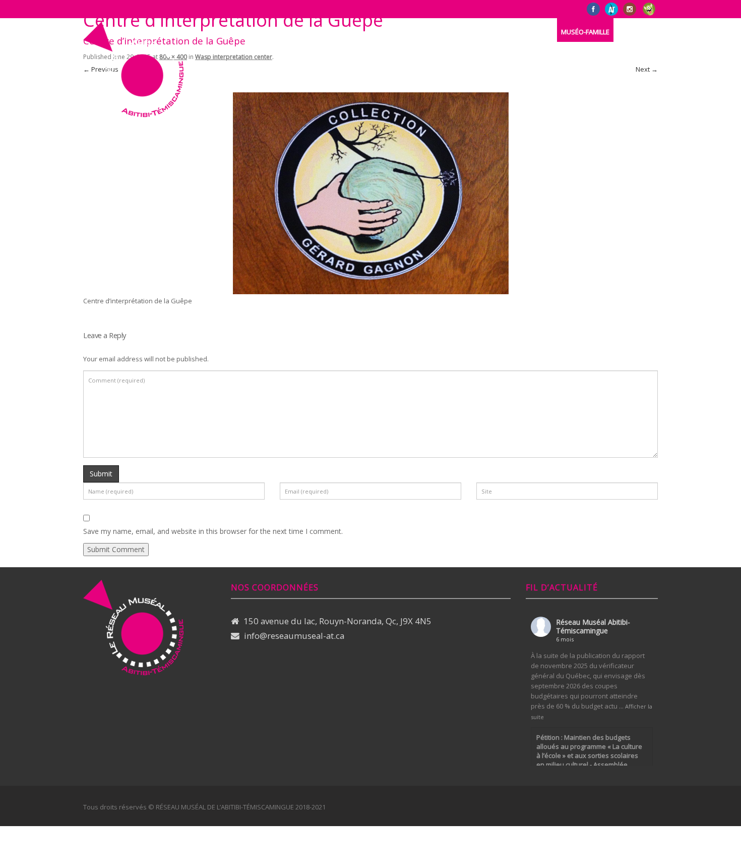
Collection (336, 31)
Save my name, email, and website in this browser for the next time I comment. (213, 531)
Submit (101, 473)
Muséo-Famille (585, 31)
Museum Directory (396, 31)
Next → (647, 69)
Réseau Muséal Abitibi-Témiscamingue (593, 626)
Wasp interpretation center (233, 56)
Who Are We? (286, 31)
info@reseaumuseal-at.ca (294, 635)
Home (245, 31)
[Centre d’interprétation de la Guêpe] (370, 192)
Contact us (457, 31)
